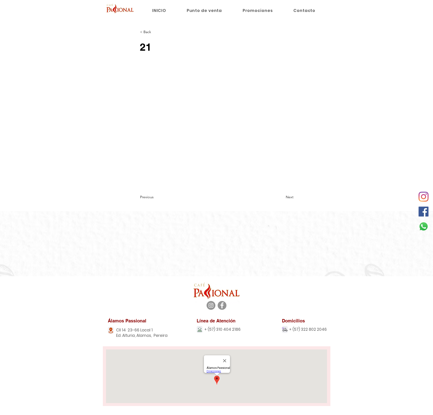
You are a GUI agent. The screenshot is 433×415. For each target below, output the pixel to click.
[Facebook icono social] (423, 212)
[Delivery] (285, 329)
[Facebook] (222, 305)
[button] (155, 31)
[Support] (200, 329)
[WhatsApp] (423, 226)
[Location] (111, 330)
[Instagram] (423, 197)
